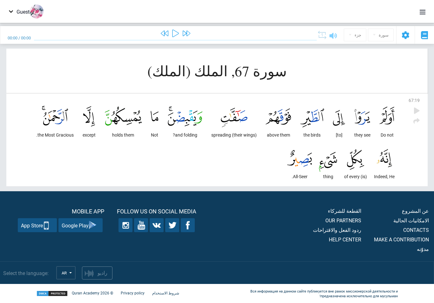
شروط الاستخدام (165, 292)
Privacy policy (133, 292)
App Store (32, 225)
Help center (345, 239)
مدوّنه (423, 249)
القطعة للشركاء (344, 210)
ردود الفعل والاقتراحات (337, 229)
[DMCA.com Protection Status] (52, 293)
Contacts (416, 229)
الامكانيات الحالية (411, 220)
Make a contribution (401, 239)
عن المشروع (415, 210)
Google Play (75, 225)
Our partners (343, 220)
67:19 (414, 100)
